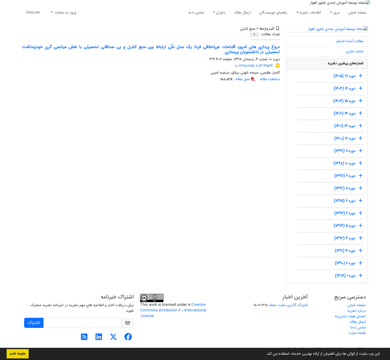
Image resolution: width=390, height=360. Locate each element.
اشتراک (34, 322)
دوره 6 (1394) (345, 213)
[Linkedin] (99, 338)
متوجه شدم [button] (17, 353)
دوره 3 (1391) (345, 251)
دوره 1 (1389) (345, 275)
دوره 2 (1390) (345, 263)
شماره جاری (354, 51)
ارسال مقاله (242, 12)
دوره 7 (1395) (345, 201)
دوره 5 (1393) (345, 226)
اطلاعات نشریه (310, 12)
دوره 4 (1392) (345, 238)
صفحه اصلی (357, 12)
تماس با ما (196, 12)
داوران (220, 12)
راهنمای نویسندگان (273, 12)
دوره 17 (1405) (344, 76)
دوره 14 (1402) (345, 113)
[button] (264, 354)
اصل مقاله (235, 79)
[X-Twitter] (113, 338)
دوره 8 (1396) (345, 188)
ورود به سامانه (65, 12)
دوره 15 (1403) (344, 101)
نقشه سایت (357, 333)
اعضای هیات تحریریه (350, 316)
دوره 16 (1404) (345, 88)
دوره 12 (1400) (345, 138)
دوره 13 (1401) (345, 126)
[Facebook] (128, 338)
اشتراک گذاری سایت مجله (288, 305)
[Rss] (84, 338)
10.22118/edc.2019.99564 (254, 66)
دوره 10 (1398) (344, 163)
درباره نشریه (356, 311)
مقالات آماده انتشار (349, 41)
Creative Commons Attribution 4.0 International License (173, 310)
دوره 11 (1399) (345, 151)
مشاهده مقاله (270, 79)
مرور (336, 12)
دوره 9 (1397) (345, 176)
